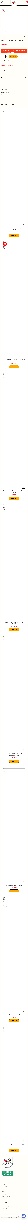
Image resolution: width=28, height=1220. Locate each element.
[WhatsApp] (10, 95)
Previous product (23, 37)
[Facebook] (6, 95)
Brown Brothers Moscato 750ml (14, 1015)
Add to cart (13, 56)
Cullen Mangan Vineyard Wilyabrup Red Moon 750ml (14, 360)
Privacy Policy (5, 1199)
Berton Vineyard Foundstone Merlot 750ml (14, 228)
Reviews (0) (4, 85)
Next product (26, 37)
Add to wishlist (6, 60)
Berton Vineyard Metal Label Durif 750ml (14, 1145)
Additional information (8, 65)
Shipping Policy (5, 1194)
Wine (6, 36)
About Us (4, 1184)
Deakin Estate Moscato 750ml (14, 885)
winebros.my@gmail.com (9, 1206)
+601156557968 (7, 1208)
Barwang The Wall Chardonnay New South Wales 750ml (14, 754)
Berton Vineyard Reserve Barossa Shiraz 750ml (14, 491)
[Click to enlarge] (3, 31)
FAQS (3, 1189)
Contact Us (4, 1186)
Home (2, 36)
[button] (14, 235)
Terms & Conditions (6, 1196)
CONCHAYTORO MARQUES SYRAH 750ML (14, 623)
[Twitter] (8, 95)
